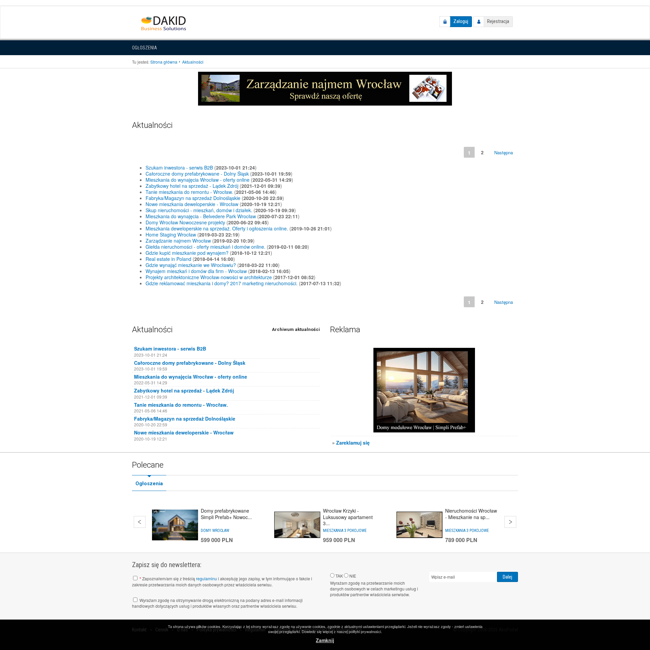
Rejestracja (498, 21)
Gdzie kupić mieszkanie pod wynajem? (187, 252)
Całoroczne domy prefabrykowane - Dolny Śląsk (197, 173)
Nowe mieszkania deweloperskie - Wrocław (192, 204)
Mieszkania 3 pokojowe (345, 530)
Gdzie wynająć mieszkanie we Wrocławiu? (191, 265)
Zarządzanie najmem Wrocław (178, 240)
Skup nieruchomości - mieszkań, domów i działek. (199, 210)
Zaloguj (460, 21)
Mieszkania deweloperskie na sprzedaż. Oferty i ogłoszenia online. (217, 228)
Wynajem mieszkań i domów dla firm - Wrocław (196, 271)
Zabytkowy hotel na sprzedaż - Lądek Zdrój (192, 185)
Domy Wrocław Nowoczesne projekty (185, 222)
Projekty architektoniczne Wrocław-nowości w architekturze (209, 277)
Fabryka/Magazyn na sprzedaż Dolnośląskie (193, 198)
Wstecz (140, 522)
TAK (338, 576)
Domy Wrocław (215, 530)
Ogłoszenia (144, 47)
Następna (503, 152)
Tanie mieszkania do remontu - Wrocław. (189, 191)
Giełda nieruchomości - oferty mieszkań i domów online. (205, 246)
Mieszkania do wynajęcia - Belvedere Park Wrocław (201, 216)
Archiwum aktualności (296, 329)
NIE (352, 576)
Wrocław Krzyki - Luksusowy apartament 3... (348, 516)
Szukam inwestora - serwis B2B (179, 167)
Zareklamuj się (353, 442)
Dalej (510, 522)
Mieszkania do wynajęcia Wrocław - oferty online (198, 179)
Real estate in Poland (168, 258)
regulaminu (206, 578)
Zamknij (325, 640)
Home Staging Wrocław (171, 234)
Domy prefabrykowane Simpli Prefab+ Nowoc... (226, 513)
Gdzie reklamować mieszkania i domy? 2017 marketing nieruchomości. (222, 283)
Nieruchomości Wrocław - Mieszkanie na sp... (471, 513)
